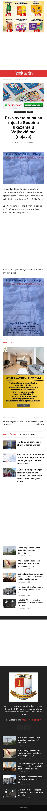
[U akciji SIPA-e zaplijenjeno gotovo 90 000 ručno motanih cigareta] (9, 603)
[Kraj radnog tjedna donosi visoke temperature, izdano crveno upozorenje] (9, 564)
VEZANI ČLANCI (10, 434)
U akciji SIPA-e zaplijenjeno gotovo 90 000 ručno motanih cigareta (30, 602)
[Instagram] (27, 727)
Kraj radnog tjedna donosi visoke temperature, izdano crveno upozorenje (29, 563)
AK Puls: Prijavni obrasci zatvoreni (13, 422)
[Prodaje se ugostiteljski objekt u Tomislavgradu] (9, 444)
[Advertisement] (23, 52)
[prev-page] (4, 488)
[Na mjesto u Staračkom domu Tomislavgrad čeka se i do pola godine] (9, 590)
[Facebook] (20, 727)
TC (19, 142)
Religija (30, 112)
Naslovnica (7, 80)
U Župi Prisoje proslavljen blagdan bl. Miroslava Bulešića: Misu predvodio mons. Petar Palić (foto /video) (29, 475)
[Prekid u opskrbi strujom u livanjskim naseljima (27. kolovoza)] (9, 550)
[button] (4, 73)
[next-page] (8, 488)
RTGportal (7, 342)
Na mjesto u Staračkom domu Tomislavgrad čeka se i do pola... (30, 589)
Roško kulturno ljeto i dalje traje (35, 422)
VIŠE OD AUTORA (27, 434)
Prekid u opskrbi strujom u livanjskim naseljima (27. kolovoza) (29, 550)
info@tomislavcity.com (31, 720)
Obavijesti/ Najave (20, 80)
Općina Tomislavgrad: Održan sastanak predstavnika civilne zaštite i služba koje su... (30, 576)
